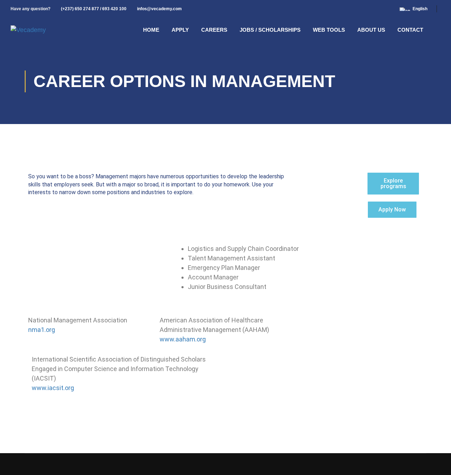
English (420, 8)
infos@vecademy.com (159, 8)
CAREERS (214, 30)
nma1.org (41, 329)
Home (151, 30)
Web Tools (329, 30)
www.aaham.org (183, 339)
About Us (371, 30)
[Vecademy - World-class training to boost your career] (28, 30)
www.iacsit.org (53, 387)
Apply (180, 30)
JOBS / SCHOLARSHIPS (270, 30)
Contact (410, 30)
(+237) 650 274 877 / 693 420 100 (93, 8)
